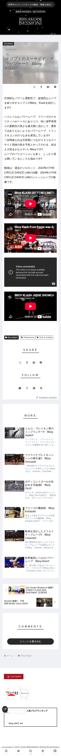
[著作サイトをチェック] (20, 388)
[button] (53, 498)
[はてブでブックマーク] (48, 87)
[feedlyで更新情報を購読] (34, 388)
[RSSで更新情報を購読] (41, 388)
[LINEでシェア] (55, 87)
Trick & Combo (45, 337)
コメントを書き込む (30, 641)
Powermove (29, 337)
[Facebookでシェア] (41, 87)
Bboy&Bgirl (13, 337)
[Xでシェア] (34, 87)
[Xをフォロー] (27, 388)
